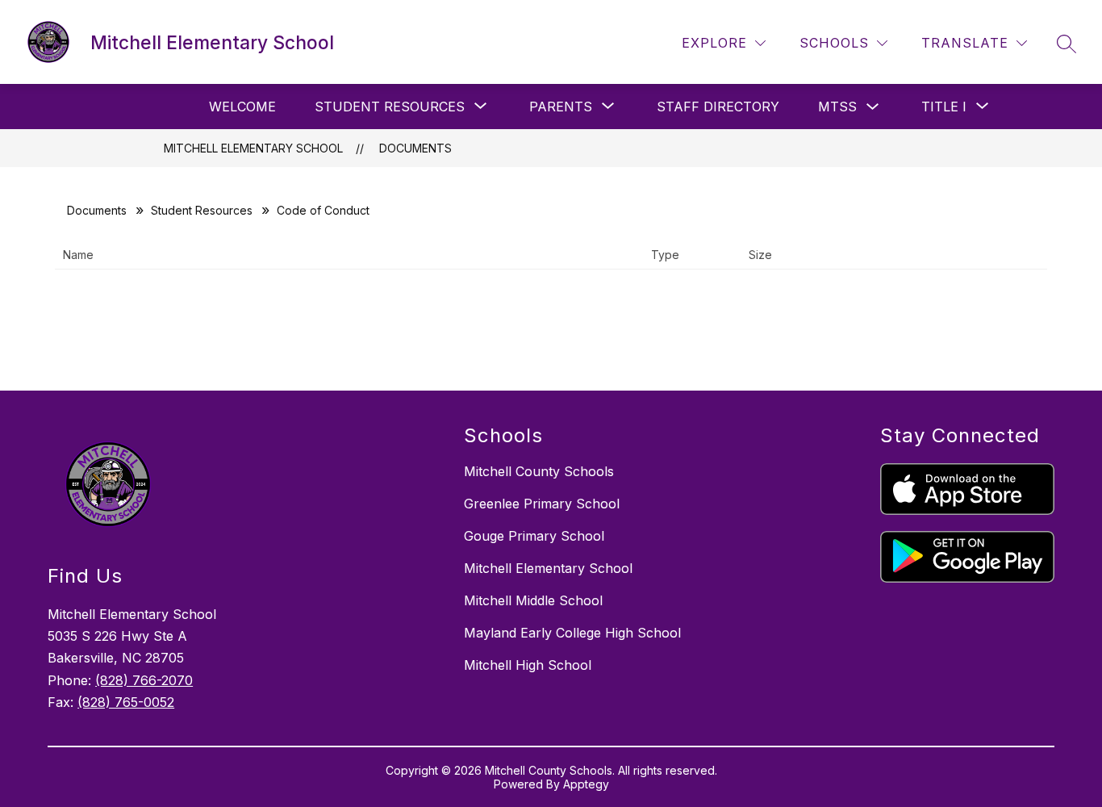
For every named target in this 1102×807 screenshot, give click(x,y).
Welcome (242, 106)
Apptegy (586, 784)
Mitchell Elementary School (253, 148)
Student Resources (202, 210)
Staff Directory (718, 106)
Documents (415, 148)
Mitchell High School (527, 665)
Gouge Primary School (534, 536)
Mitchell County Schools (539, 471)
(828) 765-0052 (125, 702)
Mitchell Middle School (533, 600)
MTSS (837, 106)
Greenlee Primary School (542, 503)
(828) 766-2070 (144, 680)
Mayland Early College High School (572, 633)
